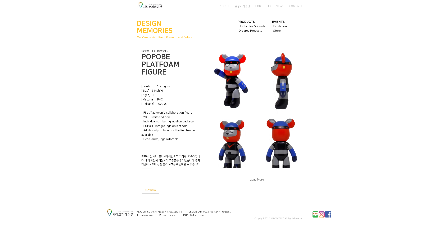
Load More (257, 179)
